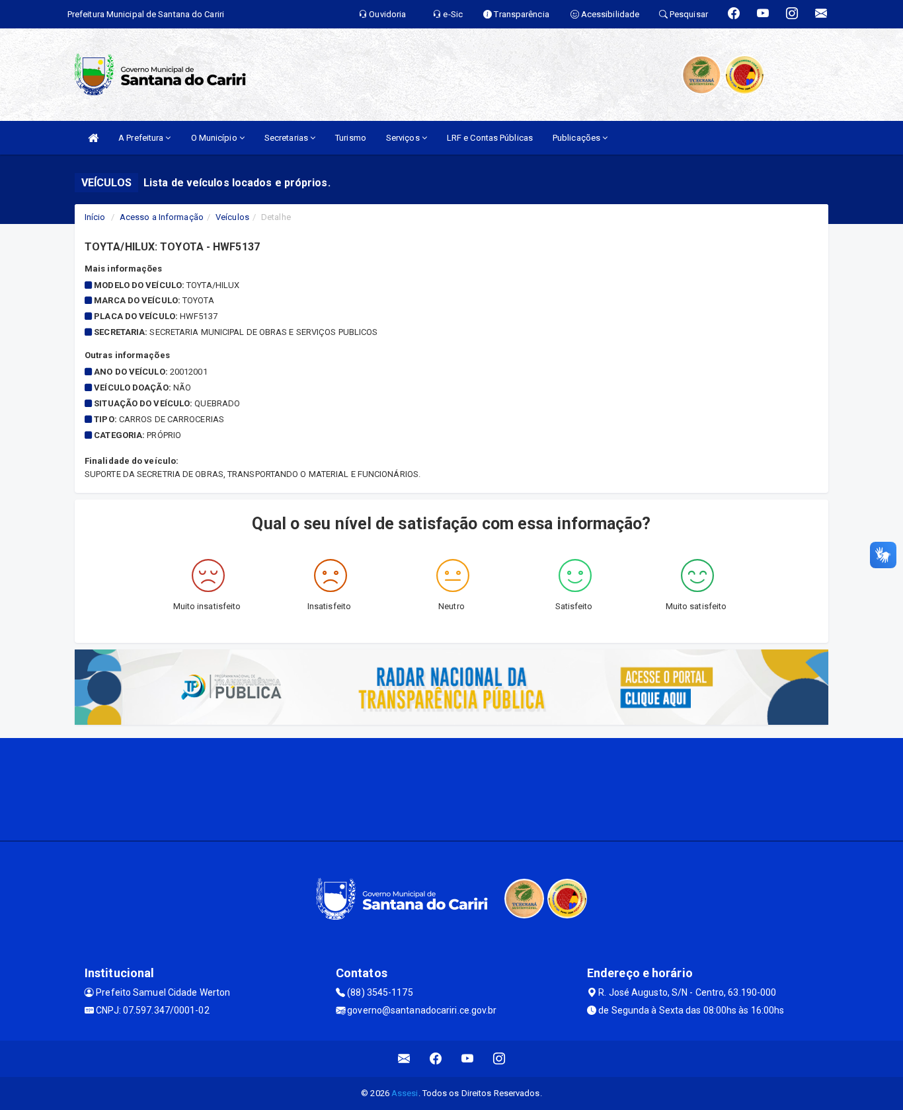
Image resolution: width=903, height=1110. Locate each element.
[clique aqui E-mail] (404, 1058)
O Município (215, 138)
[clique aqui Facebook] (436, 1058)
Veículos (232, 217)
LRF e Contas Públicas (490, 138)
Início (95, 217)
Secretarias (287, 138)
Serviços (404, 138)
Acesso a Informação (162, 217)
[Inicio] (93, 138)
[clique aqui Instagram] (499, 1058)
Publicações (577, 138)
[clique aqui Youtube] (467, 1058)
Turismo (350, 138)
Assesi (404, 1093)
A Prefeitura (141, 138)
